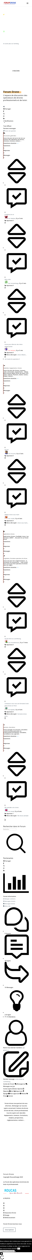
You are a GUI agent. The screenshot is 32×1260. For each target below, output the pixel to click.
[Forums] (4, 106)
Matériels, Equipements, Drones (12, 368)
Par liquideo (11, 709)
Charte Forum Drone (10, 1210)
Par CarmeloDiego (13, 283)
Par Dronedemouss (13, 642)
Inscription (16, 1156)
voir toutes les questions (12, 359)
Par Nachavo (11, 350)
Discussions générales (9, 135)
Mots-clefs (8, 279)
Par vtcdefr (11, 518)
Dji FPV (7, 449)
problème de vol (9, 214)
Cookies (7, 1205)
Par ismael (11, 811)
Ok (18, 1248)
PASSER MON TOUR (16, 76)
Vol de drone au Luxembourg (13, 638)
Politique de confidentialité (12, 1208)
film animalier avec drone (12, 807)
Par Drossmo (12, 453)
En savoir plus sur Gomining (11, 43)
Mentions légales (9, 1203)
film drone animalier (23, 816)
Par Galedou (11, 218)
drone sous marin (22, 523)
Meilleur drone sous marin (12, 514)
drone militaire (21, 355)
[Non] (15, 1251)
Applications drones (9, 534)
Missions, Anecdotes (9, 727)
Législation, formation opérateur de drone (15, 558)
